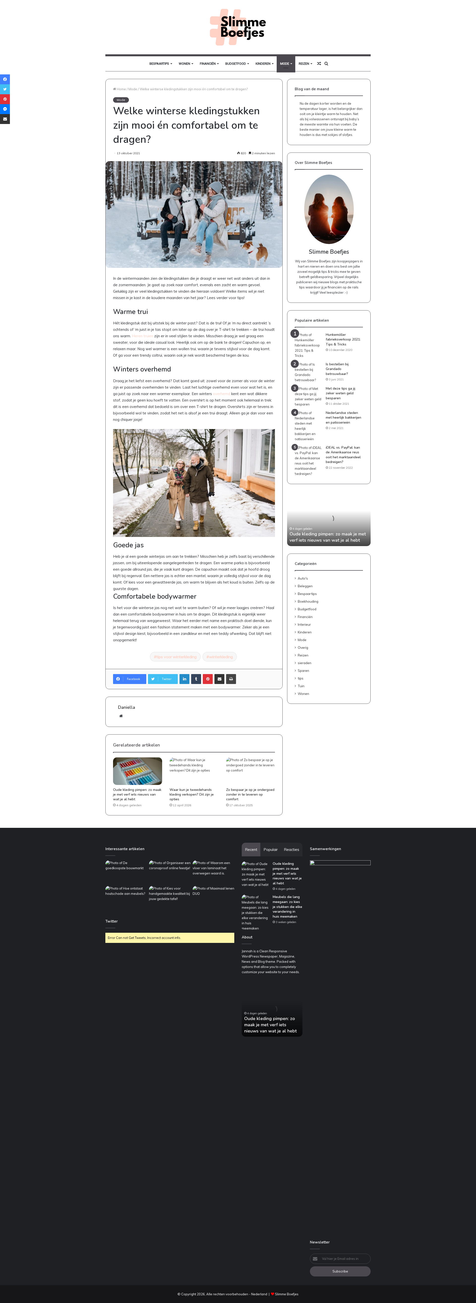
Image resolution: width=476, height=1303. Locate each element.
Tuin (301, 686)
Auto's (303, 578)
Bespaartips (159, 63)
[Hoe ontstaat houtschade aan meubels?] (126, 897)
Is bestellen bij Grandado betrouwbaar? (337, 369)
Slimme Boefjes (286, 1294)
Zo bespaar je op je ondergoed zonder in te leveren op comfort (250, 794)
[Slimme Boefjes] (238, 27)
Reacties (291, 849)
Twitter (111, 921)
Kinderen (263, 63)
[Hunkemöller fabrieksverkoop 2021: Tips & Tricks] (308, 345)
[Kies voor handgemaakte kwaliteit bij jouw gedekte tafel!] (170, 897)
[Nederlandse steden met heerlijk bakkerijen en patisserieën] (308, 426)
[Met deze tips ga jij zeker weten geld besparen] (308, 396)
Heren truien (142, 336)
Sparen (303, 670)
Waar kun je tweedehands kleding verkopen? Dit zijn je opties (192, 794)
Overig (303, 647)
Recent (251, 849)
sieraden (304, 663)
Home (121, 89)
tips (300, 678)
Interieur (304, 624)
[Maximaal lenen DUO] (213, 897)
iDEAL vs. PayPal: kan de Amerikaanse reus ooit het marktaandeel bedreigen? (343, 455)
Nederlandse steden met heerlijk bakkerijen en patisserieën (343, 417)
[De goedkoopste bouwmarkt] (126, 872)
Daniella (126, 707)
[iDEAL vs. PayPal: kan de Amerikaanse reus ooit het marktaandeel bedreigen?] (308, 460)
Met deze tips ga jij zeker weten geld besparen (340, 393)
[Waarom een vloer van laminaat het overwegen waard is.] (213, 872)
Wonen (184, 63)
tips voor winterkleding (176, 656)
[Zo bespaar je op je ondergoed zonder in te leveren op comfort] (250, 771)
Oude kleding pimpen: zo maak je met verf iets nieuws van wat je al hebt (137, 794)
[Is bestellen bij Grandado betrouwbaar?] (308, 372)
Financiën (208, 63)
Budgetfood (235, 63)
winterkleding (221, 656)
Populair (271, 849)
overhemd (221, 393)
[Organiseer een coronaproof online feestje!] (170, 872)
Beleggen (305, 586)
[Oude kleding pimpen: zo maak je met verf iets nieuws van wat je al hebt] (137, 771)
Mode (284, 63)
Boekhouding (308, 601)
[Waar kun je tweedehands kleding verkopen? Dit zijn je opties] (194, 771)
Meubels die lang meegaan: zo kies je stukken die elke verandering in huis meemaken (287, 907)
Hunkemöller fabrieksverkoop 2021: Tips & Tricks (343, 339)
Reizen (304, 63)
